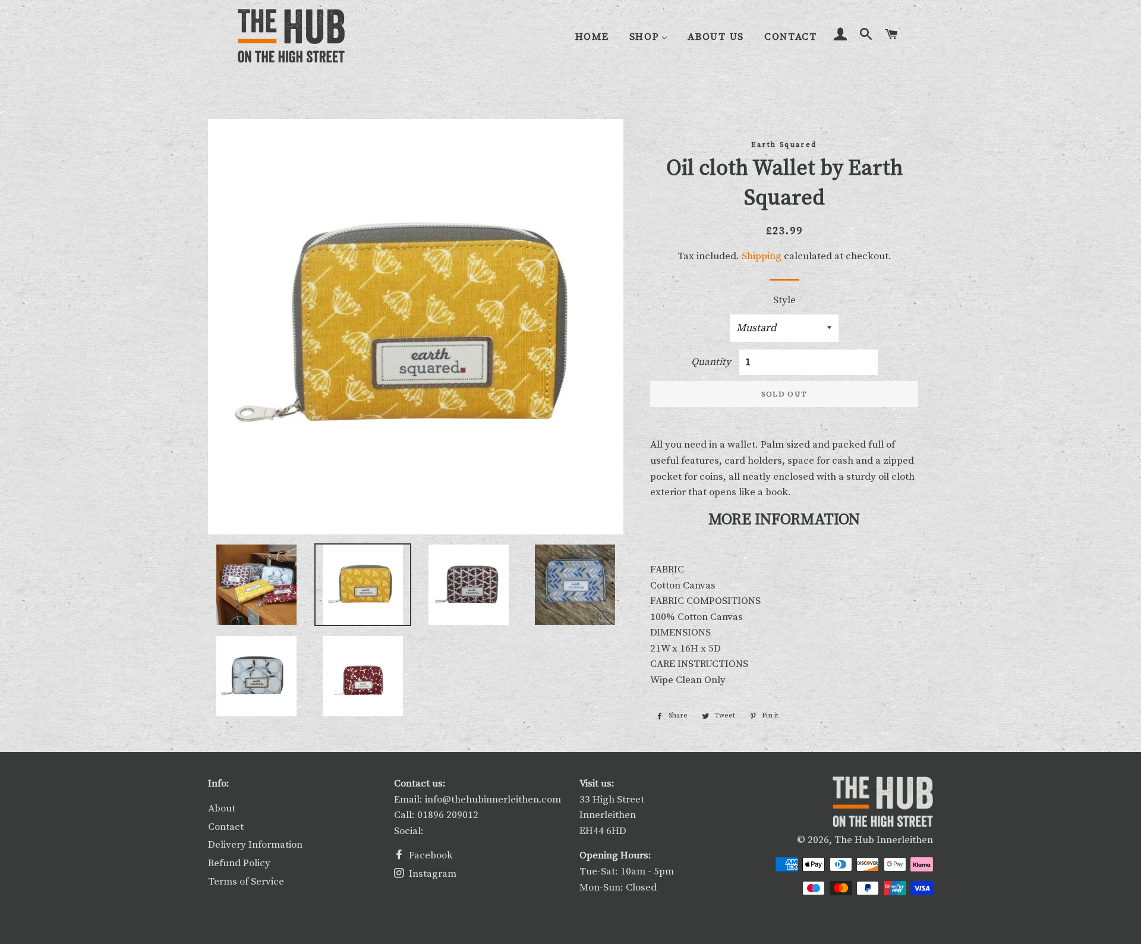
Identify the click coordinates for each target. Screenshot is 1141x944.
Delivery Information (255, 844)
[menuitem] (592, 37)
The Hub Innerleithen (883, 840)
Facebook (429, 855)
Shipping (761, 256)
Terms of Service (246, 881)
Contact (226, 826)
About (221, 808)
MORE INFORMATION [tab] (784, 520)
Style (784, 300)
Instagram (431, 873)
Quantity (711, 362)
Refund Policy (239, 863)
